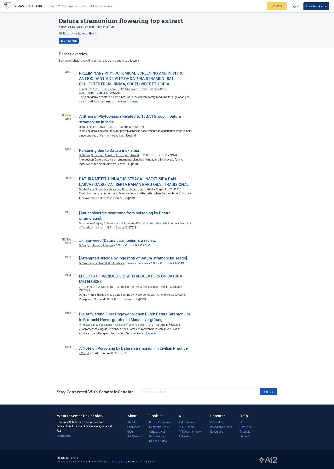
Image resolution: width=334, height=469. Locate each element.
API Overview (187, 422)
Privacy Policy (119, 461)
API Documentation (190, 432)
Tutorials (244, 431)
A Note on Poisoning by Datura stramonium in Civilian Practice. (134, 348)
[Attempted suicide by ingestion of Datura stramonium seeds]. (133, 258)
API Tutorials (186, 427)
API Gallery (185, 436)
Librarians (245, 427)
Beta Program (157, 436)
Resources (216, 432)
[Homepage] (22, 6)
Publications (217, 423)
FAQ (242, 422)
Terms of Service (100, 461)
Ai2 (76, 457)
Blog (131, 432)
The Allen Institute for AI (268, 460)
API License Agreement (143, 461)
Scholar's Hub (157, 431)
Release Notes (158, 440)
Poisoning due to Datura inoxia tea (109, 150)
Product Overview (160, 422)
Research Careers (221, 427)
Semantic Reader (159, 427)
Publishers (133, 427)
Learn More (64, 435)
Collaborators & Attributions (72, 461)
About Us (133, 422)
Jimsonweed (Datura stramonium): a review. (117, 240)
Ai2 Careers (134, 437)
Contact (244, 436)
